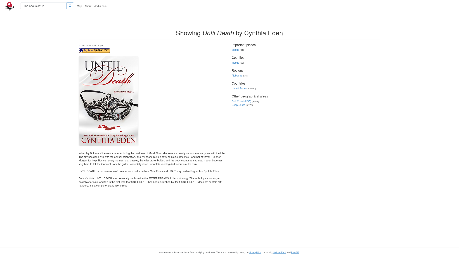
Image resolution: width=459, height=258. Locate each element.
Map (79, 6)
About (88, 6)
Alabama (237, 75)
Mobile (235, 49)
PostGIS (295, 252)
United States (239, 88)
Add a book (100, 6)
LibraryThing (255, 252)
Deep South (238, 105)
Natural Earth (279, 252)
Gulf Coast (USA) (241, 101)
